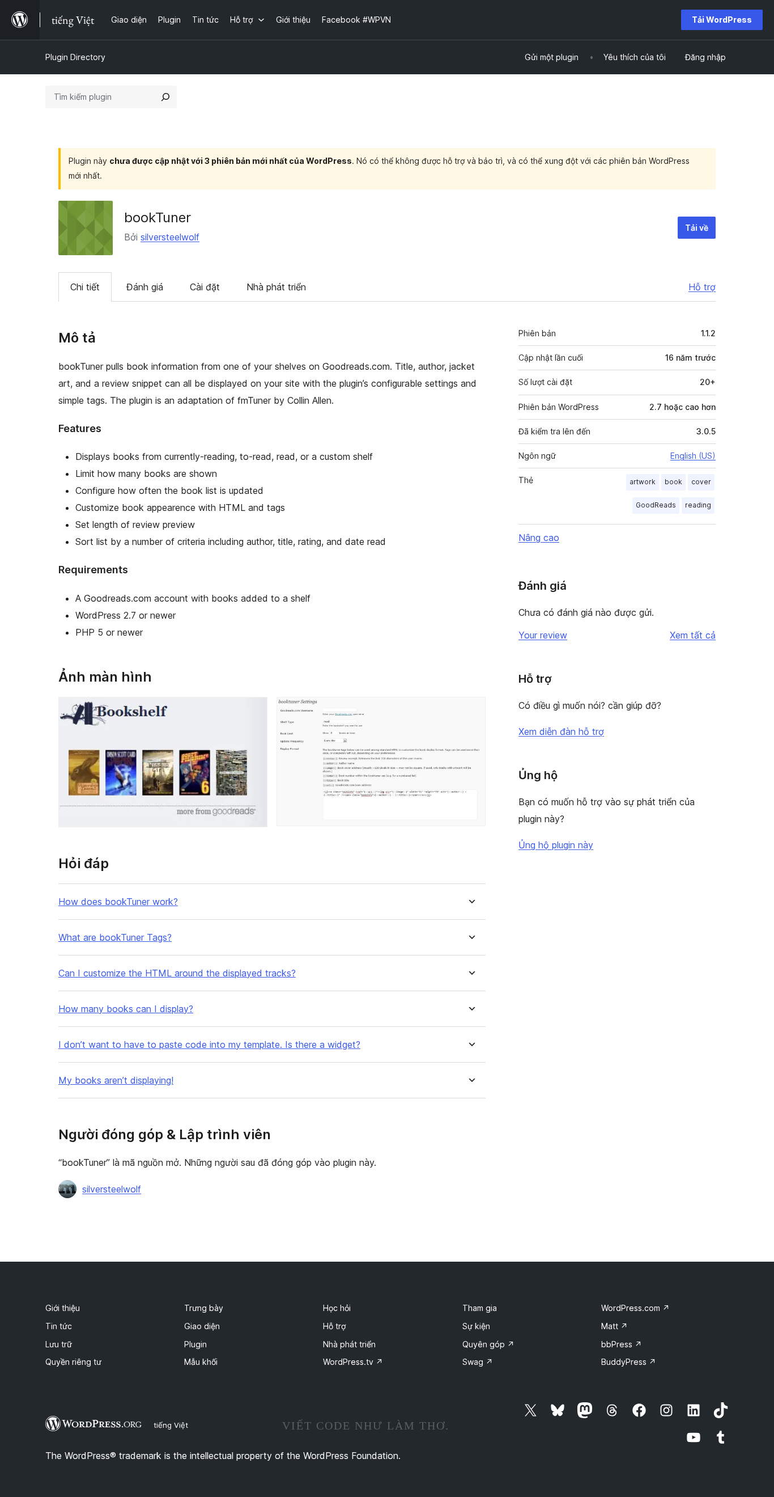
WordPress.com (635, 1308)
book (673, 481)
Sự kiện (476, 1326)
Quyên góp (488, 1344)
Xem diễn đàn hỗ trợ (561, 731)
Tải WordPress (722, 19)
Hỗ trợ (702, 287)
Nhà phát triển (276, 287)
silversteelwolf (170, 237)
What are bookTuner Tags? (115, 937)
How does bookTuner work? (118, 901)
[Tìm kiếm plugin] (165, 97)
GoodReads (656, 505)
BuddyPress (628, 1362)
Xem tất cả (693, 635)
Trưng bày (203, 1308)
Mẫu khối (201, 1362)
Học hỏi (337, 1308)
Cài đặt (205, 287)
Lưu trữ (58, 1344)
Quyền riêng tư (73, 1362)
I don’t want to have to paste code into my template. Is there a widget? (209, 1044)
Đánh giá (144, 287)
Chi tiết (85, 287)
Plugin (195, 1344)
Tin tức (58, 1326)
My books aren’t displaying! (115, 1080)
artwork (643, 481)
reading (698, 505)
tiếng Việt (171, 1425)
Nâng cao (538, 537)
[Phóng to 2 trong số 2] (470, 712)
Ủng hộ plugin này (555, 845)
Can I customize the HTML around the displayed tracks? (177, 973)
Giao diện (202, 1326)
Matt (614, 1326)
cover (701, 481)
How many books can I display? (125, 1009)
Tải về (696, 227)
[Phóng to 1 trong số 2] (252, 712)
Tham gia (479, 1308)
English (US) (693, 455)
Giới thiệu (62, 1308)
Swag (477, 1362)
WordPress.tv (353, 1362)
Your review (542, 635)
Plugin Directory (75, 57)
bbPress (621, 1344)
